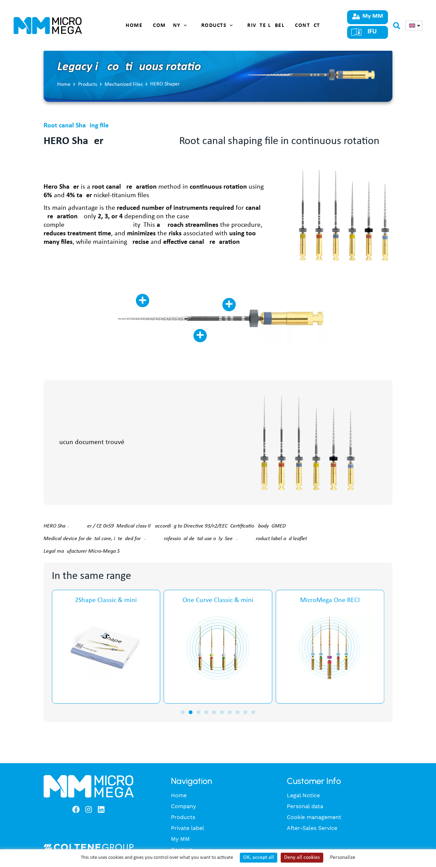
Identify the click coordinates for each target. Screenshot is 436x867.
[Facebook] (76, 809)
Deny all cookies (302, 857)
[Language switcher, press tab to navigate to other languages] (413, 25)
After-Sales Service (312, 828)
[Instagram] (88, 809)
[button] (183, 712)
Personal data (305, 806)
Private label (264, 25)
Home (134, 25)
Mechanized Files (124, 84)
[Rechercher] (396, 27)
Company (167, 25)
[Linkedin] (101, 809)
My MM (180, 839)
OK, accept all (258, 857)
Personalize (342, 857)
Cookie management (314, 817)
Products (212, 25)
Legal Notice (303, 795)
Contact (307, 25)
